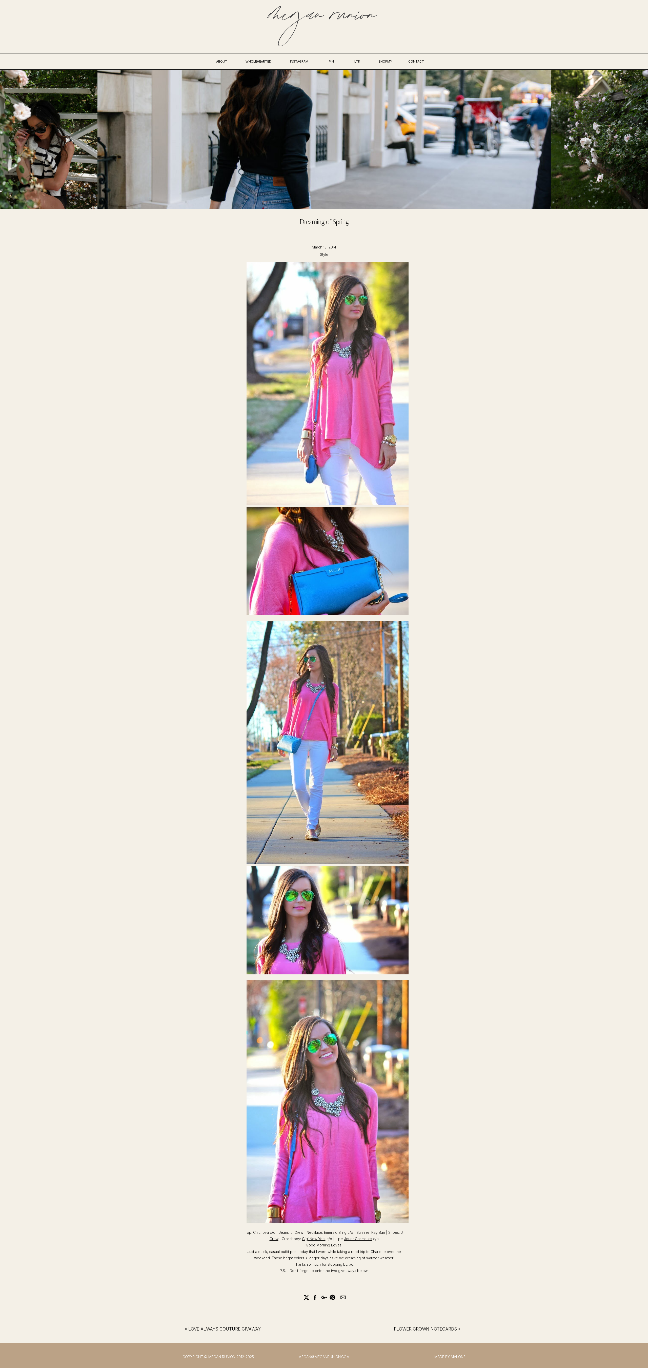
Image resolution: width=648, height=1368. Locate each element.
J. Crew (297, 1232)
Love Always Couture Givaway (224, 1329)
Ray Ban (378, 1232)
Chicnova (261, 1232)
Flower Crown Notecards (425, 1329)
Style (324, 254)
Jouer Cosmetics (358, 1239)
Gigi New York (314, 1239)
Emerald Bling (335, 1232)
